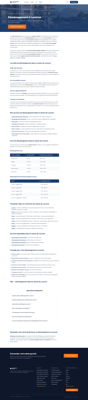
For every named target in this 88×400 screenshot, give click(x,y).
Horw (13, 218)
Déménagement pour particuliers (20, 116)
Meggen (14, 226)
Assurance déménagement (56, 380)
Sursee (13, 221)
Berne (17, 191)
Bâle (17, 194)
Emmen (13, 212)
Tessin (17, 197)
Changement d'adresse (56, 374)
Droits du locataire (55, 376)
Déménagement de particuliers (19, 237)
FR (67, 2)
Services (27, 2)
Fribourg (67, 376)
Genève (67, 370)
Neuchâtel (68, 378)
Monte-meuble (40, 380)
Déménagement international (19, 242)
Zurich (48, 144)
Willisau (13, 228)
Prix (36, 2)
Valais (67, 374)
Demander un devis (71, 355)
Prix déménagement (55, 370)
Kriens (13, 216)
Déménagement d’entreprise (19, 119)
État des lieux (54, 378)
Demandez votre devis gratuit (17, 336)
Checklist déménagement (56, 372)
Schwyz (12, 57)
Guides (40, 2)
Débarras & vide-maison (42, 384)
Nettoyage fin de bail (41, 378)
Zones (32, 2)
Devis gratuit (74, 2)
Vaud (67, 372)
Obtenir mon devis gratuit (17, 26)
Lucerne (14, 207)
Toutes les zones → (70, 386)
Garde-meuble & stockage (42, 376)
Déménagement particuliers (42, 370)
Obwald (18, 57)
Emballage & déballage (41, 382)
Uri (15, 57)
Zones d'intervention (16, 9)
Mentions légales (54, 382)
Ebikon (13, 223)
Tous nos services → (41, 386)
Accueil (9, 9)
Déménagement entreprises (42, 372)
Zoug (55, 56)
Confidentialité (54, 384)
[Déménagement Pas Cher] (16, 2)
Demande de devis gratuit (18, 245)
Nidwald (23, 57)
